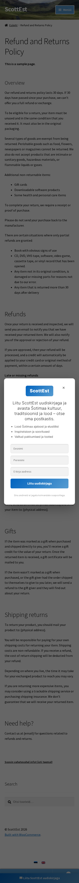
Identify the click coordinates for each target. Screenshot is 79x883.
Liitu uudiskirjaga (39, 483)
